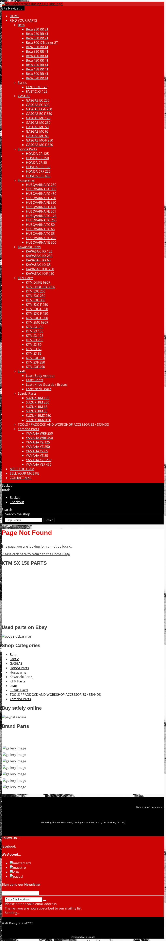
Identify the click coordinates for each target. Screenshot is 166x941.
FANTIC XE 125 (36, 87)
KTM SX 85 (34, 353)
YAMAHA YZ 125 (38, 442)
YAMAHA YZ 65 (37, 451)
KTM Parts (25, 278)
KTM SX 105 (34, 331)
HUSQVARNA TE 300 (41, 242)
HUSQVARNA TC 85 (40, 233)
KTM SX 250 (34, 340)
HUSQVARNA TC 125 (41, 216)
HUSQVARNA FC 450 (41, 193)
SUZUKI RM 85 (36, 411)
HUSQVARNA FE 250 (41, 198)
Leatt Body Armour (40, 375)
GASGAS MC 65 (37, 131)
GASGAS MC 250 (38, 122)
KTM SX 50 (34, 344)
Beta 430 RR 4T (37, 60)
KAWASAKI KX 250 (39, 256)
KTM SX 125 (34, 335)
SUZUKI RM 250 (37, 402)
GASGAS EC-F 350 (39, 113)
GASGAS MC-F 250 (39, 140)
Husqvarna (26, 180)
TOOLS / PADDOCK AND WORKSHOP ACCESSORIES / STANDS (63, 424)
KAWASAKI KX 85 (38, 264)
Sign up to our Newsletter (21, 884)
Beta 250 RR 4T (37, 33)
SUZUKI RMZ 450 (38, 420)
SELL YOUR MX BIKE (24, 473)
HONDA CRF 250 (38, 171)
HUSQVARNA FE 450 (41, 207)
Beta (21, 25)
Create (91, 937)
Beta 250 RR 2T (37, 29)
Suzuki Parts (27, 393)
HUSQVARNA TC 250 (41, 220)
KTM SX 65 (34, 349)
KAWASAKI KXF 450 (40, 273)
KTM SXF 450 (35, 367)
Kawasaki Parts (29, 247)
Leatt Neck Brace (38, 389)
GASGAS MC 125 (38, 118)
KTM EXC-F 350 (37, 309)
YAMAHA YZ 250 (38, 446)
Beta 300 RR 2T (37, 38)
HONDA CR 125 (37, 153)
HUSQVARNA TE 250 (41, 238)
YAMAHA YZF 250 (38, 460)
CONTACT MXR (20, 478)
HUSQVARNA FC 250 (41, 184)
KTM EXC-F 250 (37, 304)
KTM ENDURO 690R (40, 287)
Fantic (22, 82)
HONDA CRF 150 (38, 167)
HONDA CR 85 (36, 162)
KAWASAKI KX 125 (39, 251)
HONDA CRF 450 (38, 176)
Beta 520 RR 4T (37, 78)
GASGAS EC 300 (37, 105)
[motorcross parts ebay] (16, 636)
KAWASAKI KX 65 (38, 260)
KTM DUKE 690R (38, 282)
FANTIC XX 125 (36, 91)
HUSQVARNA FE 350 (41, 202)
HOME (14, 16)
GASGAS (24, 96)
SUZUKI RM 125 (37, 398)
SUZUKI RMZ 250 (38, 415)
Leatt (22, 371)
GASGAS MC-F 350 (39, 145)
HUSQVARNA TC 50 (40, 224)
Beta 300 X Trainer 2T (42, 42)
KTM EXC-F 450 (37, 313)
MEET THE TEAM (22, 469)
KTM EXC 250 (35, 295)
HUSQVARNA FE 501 (41, 211)
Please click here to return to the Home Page (36, 554)
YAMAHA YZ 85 (37, 455)
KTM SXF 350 (35, 362)
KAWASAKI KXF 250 (40, 269)
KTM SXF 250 (35, 358)
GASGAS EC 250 (37, 100)
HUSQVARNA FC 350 (41, 189)
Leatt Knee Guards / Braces (46, 384)
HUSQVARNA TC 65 (40, 229)
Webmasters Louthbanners (150, 807)
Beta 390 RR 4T (37, 51)
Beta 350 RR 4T (37, 47)
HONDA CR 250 (37, 158)
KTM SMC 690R (37, 322)
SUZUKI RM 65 (36, 406)
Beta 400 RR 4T (37, 56)
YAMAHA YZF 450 (38, 464)
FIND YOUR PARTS (23, 20)
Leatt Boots (34, 380)
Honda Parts (27, 149)
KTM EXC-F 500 (37, 318)
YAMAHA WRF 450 (39, 438)
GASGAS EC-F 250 (39, 109)
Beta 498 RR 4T (37, 69)
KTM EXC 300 (35, 300)
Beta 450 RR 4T (37, 65)
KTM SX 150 (34, 327)
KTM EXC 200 (35, 291)
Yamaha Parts (28, 429)
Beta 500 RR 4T (37, 73)
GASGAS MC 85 (37, 136)
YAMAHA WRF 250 (39, 433)
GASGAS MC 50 (37, 127)
